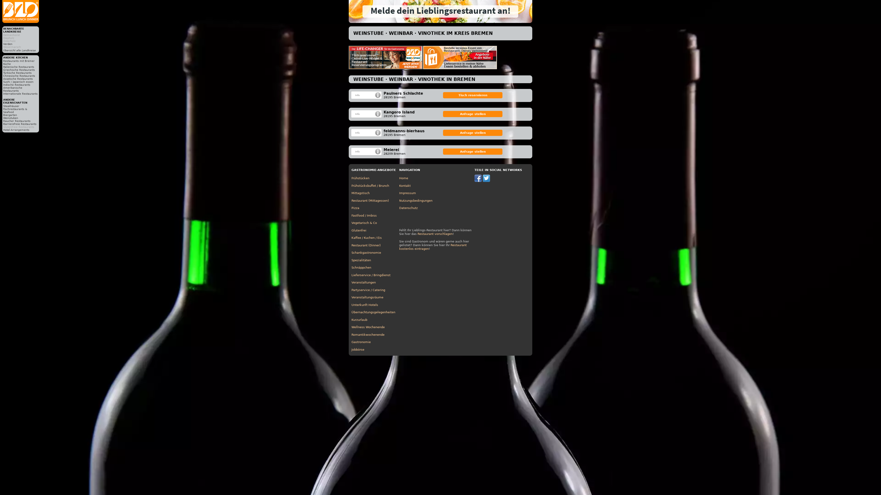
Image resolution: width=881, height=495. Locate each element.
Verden (7, 44)
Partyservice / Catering (368, 290)
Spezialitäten (361, 260)
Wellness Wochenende (368, 327)
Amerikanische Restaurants (12, 89)
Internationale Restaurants (20, 93)
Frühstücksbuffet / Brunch (370, 185)
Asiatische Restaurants (18, 78)
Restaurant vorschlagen (435, 234)
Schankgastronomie (366, 252)
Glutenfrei (358, 230)
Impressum (407, 193)
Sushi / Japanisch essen (18, 81)
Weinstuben (10, 118)
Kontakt (405, 185)
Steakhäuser (11, 106)
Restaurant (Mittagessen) (370, 200)
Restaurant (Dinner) (366, 245)
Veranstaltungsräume (367, 297)
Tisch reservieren (472, 95)
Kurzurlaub (359, 320)
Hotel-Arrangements (16, 130)
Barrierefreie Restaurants (19, 124)
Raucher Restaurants (17, 121)
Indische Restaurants (16, 84)
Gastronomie (361, 342)
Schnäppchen (361, 267)
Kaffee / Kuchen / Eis (366, 237)
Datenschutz (408, 208)
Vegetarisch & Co (364, 223)
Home (403, 178)
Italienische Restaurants (18, 67)
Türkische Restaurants (17, 73)
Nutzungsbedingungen (415, 200)
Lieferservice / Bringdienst (370, 275)
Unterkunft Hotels (364, 305)
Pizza (355, 208)
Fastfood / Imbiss (364, 215)
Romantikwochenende (368, 334)
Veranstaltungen (363, 282)
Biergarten (10, 115)
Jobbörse (357, 349)
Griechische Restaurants (19, 70)
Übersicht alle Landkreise (19, 50)
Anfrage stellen (473, 114)
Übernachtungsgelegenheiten (373, 312)
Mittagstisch (360, 193)
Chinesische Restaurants (19, 75)
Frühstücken (360, 178)
